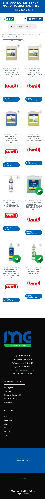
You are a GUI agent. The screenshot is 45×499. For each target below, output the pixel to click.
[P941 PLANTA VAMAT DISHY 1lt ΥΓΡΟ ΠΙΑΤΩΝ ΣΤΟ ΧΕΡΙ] (34, 252)
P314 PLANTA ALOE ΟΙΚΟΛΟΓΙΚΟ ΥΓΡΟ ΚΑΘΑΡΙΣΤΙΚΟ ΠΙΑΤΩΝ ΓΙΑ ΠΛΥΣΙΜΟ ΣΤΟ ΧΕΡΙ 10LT (34, 206)
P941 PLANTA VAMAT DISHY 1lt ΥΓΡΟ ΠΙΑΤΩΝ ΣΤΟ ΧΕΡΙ (33, 271)
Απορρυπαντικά (14, 35)
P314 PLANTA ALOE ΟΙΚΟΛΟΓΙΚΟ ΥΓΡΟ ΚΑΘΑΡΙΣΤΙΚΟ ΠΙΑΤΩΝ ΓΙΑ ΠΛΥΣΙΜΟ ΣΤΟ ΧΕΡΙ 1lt (11, 273)
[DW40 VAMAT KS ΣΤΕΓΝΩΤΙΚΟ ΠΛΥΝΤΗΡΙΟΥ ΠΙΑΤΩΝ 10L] (11, 119)
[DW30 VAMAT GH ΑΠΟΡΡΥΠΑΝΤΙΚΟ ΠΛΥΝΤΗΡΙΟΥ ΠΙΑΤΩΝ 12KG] (34, 53)
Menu (30, 19)
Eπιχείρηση (6, 68)
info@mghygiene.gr (26, 370)
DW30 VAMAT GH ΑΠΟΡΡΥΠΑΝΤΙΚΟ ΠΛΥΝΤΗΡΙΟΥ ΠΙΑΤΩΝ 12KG (34, 73)
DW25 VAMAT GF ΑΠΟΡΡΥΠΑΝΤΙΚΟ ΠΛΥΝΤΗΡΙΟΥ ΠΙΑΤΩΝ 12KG (11, 73)
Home (4, 35)
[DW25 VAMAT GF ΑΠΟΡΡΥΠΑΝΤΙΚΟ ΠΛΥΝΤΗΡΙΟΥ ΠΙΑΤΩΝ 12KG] (11, 53)
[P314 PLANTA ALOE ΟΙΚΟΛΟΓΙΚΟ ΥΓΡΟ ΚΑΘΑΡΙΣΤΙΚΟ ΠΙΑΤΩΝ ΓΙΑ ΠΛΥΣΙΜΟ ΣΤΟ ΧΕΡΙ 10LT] (34, 184)
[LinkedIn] (22, 478)
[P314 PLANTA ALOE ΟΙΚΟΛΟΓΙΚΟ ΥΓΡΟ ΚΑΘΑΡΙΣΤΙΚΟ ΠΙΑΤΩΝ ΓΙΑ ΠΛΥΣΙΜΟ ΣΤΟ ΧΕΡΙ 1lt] (11, 252)
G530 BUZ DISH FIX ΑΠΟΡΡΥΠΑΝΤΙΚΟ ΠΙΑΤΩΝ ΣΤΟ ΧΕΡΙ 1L (11, 204)
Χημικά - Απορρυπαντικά (31, 35)
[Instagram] (25, 478)
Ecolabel (35, 267)
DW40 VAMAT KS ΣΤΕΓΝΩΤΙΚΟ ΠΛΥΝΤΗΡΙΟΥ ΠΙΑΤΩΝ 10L (11, 139)
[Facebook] (20, 478)
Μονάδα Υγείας (16, 200)
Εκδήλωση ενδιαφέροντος (9, 99)
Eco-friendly (28, 200)
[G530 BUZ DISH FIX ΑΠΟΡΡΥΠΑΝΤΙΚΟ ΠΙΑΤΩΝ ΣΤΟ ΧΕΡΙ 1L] (11, 184)
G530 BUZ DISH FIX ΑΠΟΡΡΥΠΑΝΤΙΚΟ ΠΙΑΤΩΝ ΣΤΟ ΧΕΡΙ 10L (34, 138)
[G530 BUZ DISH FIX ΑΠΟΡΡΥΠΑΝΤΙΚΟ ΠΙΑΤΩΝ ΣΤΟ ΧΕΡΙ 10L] (34, 119)
